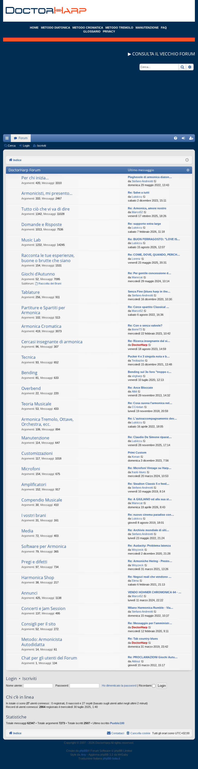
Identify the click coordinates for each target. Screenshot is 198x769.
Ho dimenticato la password (119, 685)
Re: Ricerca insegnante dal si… (149, 340)
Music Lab (31, 240)
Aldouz (136, 661)
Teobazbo (138, 360)
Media (27, 531)
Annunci (29, 593)
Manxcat (137, 277)
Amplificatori (33, 484)
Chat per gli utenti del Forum (49, 658)
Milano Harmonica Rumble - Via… (150, 607)
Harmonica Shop (37, 577)
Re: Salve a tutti (138, 192)
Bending (29, 372)
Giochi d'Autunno (38, 274)
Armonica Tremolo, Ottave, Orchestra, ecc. (47, 421)
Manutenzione (35, 438)
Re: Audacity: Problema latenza (149, 545)
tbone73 (137, 329)
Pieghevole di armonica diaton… (150, 177)
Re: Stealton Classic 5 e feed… (148, 483)
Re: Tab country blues (143, 638)
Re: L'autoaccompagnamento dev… (152, 418)
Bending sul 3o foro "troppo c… (149, 371)
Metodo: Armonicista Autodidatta (41, 642)
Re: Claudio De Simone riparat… (150, 437)
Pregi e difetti (34, 562)
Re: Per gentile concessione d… (149, 273)
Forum (23, 138)
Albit (134, 391)
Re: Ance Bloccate (140, 387)
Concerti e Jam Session (43, 608)
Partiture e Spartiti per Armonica (43, 310)
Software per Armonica (43, 546)
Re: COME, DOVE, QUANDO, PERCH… (154, 254)
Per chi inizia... (35, 178)
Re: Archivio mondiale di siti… (148, 530)
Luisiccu (137, 196)
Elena (135, 580)
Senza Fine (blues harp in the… (149, 291)
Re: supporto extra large (144, 223)
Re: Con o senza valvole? (145, 325)
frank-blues (139, 472)
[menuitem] (175, 138)
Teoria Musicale (36, 404)
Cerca (11, 145)
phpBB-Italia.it (111, 758)
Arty (83, 754)
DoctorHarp (139, 344)
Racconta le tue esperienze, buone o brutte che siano (48, 258)
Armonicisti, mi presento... (46, 193)
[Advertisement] (99, 98)
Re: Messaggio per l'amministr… (150, 623)
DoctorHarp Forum (24, 170)
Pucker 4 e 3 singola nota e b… (149, 356)
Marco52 (137, 212)
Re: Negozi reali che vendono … (149, 576)
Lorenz (136, 258)
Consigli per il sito (38, 624)
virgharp (137, 376)
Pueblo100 (117, 723)
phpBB (83, 750)
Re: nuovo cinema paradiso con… (151, 514)
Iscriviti (41, 145)
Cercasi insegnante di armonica (51, 342)
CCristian (137, 406)
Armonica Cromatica (41, 326)
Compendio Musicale (41, 500)
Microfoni (30, 469)
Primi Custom (137, 452)
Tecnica (28, 357)
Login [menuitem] (184, 139)
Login (26, 145)
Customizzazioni (37, 453)
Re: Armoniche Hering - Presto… (150, 561)
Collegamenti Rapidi (8, 139)
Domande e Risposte (41, 224)
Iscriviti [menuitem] (192, 139)
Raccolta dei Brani (49, 283)
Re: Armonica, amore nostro (147, 208)
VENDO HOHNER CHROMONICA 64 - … (154, 592)
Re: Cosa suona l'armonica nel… (150, 403)
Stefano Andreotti (142, 181)
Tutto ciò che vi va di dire (45, 209)
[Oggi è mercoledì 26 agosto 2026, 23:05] (187, 160)
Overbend (31, 388)
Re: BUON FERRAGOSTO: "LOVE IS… (154, 239)
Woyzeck (138, 549)
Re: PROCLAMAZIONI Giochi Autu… (153, 657)
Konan (136, 456)
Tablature (30, 292)
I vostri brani (33, 515)
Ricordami (145, 685)
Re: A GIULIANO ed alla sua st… (150, 499)
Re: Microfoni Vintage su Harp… (149, 468)
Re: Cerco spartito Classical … (148, 306)
